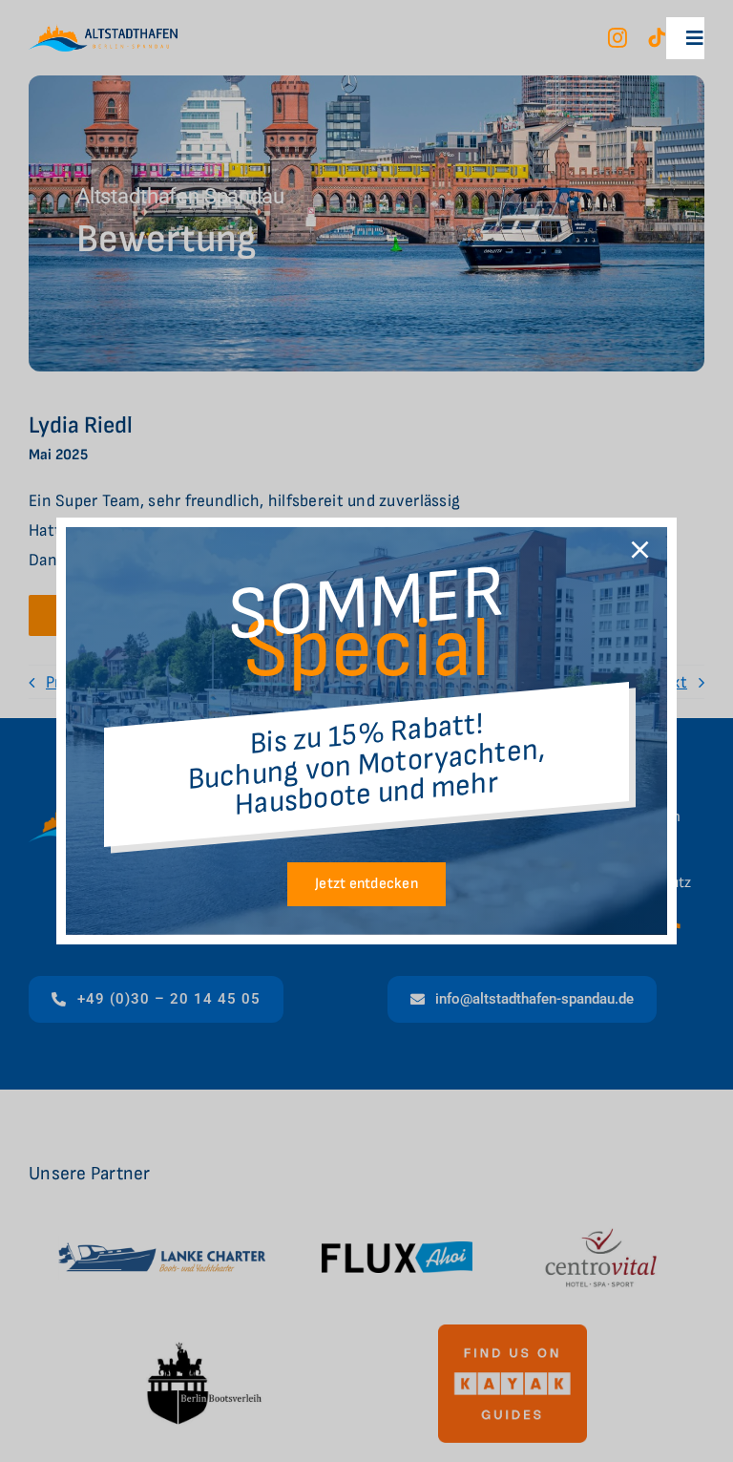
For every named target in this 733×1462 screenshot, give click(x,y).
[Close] (640, 549)
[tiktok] (656, 38)
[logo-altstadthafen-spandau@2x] (103, 32)
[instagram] (617, 38)
